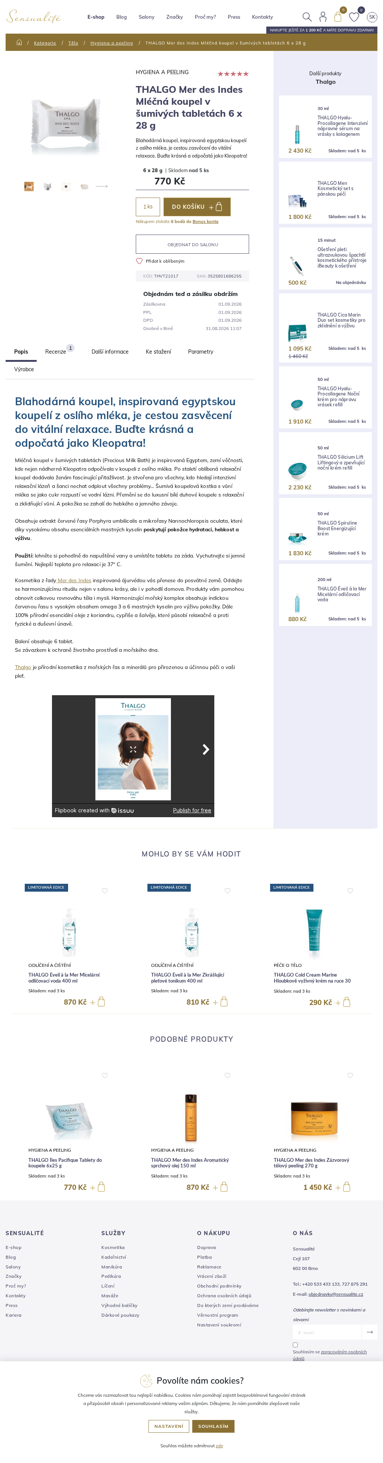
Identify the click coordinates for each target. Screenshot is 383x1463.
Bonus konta (205, 221)
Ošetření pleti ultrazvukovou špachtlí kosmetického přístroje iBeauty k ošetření (342, 257)
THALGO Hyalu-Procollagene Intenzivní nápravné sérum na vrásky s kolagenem (343, 126)
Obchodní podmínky (219, 1286)
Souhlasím (213, 1426)
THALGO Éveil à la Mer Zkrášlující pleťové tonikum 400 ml (187, 978)
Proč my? (205, 17)
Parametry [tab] (200, 351)
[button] (105, 889)
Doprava (206, 1247)
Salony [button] (146, 17)
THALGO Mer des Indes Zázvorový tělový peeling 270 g (311, 1163)
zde (219, 1445)
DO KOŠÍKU (188, 207)
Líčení (107, 1286)
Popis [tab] (21, 351)
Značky (174, 17)
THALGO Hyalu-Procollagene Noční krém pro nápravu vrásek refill (339, 396)
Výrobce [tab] (24, 369)
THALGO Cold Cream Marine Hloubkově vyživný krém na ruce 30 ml (312, 981)
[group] (68, 946)
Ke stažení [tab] (158, 351)
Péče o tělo (288, 965)
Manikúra (111, 1267)
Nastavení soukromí (219, 1325)
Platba (204, 1257)
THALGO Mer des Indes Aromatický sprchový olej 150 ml (190, 1163)
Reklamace (209, 1267)
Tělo (73, 43)
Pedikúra (111, 1276)
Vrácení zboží (212, 1276)
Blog (121, 17)
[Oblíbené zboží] (354, 16)
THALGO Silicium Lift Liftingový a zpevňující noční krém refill (341, 463)
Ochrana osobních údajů (224, 1295)
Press (234, 17)
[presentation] (101, 186)
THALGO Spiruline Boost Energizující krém (337, 528)
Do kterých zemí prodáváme (228, 1305)
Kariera (14, 1315)
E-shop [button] (96, 17)
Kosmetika (113, 1247)
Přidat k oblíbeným (165, 261)
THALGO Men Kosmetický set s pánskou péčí (335, 189)
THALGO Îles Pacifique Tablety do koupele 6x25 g (65, 1163)
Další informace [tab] (110, 351)
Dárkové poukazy (120, 1315)
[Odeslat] (369, 1332)
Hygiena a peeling (112, 43)
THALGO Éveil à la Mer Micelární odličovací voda (342, 594)
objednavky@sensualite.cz (336, 1294)
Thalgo (23, 667)
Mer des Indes (73, 580)
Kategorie (45, 43)
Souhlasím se (330, 1355)
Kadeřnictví (113, 1257)
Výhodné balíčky (119, 1305)
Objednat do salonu (193, 244)
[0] (337, 16)
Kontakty (262, 17)
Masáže (109, 1295)
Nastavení (168, 1426)
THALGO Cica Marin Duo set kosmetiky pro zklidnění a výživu (341, 320)
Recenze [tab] (58, 350)
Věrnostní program (218, 1315)
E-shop (13, 1247)
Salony (13, 1267)
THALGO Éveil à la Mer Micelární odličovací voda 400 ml (63, 978)
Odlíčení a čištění (49, 965)
